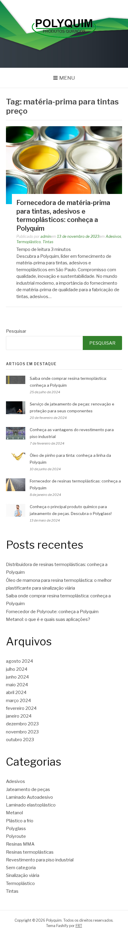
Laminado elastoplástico (31, 805)
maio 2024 (17, 684)
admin (45, 236)
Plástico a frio (19, 821)
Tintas (48, 242)
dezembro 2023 (22, 724)
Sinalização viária (22, 875)
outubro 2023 (20, 739)
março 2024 (18, 700)
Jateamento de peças (28, 789)
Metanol (14, 812)
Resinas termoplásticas (30, 852)
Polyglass (16, 828)
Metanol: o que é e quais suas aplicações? (48, 619)
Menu (67, 78)
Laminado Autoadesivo (29, 797)
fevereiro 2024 (21, 708)
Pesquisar (16, 331)
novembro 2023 (22, 732)
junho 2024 (17, 677)
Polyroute (16, 836)
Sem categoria (21, 867)
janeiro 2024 (19, 716)
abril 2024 (16, 692)
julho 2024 (16, 669)
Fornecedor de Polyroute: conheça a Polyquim (52, 611)
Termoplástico (28, 242)
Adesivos (113, 236)
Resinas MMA (20, 844)
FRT (79, 925)
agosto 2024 (19, 661)
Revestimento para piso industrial (40, 860)
